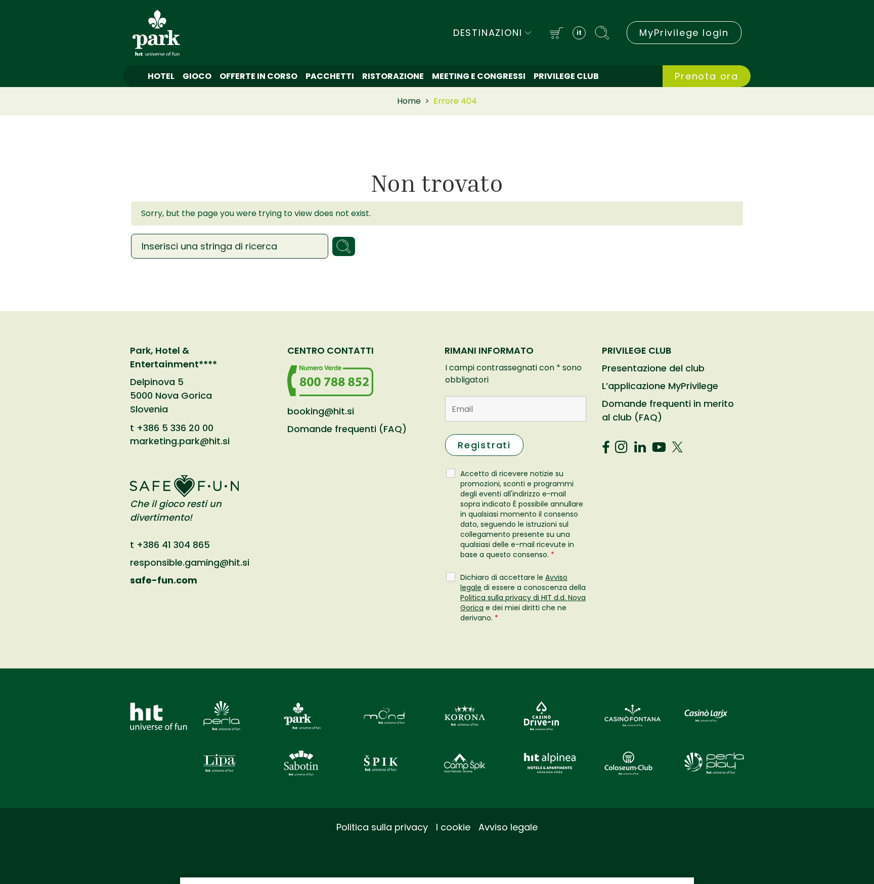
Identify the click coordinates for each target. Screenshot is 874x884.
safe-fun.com (163, 580)
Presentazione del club (653, 368)
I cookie (453, 827)
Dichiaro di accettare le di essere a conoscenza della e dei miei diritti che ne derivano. (523, 597)
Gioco (197, 76)
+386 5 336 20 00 (175, 428)
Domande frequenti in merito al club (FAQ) (668, 410)
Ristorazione (393, 76)
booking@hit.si (320, 411)
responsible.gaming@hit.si (189, 562)
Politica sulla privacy (382, 827)
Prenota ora (706, 76)
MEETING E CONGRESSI (479, 76)
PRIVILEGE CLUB (566, 76)
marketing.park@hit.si (180, 441)
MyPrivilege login (684, 32)
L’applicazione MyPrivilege (660, 386)
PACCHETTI (329, 76)
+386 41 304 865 (173, 544)
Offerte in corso (258, 76)
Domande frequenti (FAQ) (347, 429)
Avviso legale (508, 827)
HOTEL (161, 76)
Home (409, 101)
